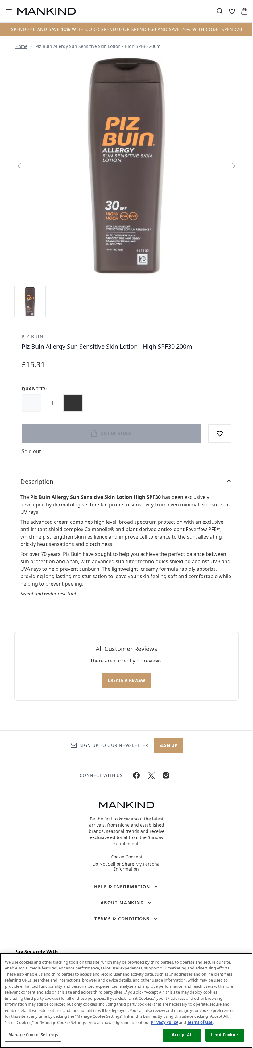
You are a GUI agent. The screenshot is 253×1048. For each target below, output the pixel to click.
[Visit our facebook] (136, 775)
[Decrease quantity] (31, 403)
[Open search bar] (219, 11)
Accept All (182, 1034)
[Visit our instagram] (166, 775)
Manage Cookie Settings (33, 1034)
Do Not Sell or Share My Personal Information (127, 866)
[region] (126, 1000)
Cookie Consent (127, 856)
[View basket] (244, 11)
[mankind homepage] (46, 11)
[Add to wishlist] (219, 433)
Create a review (126, 680)
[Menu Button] (6, 11)
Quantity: (34, 388)
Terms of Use (200, 1022)
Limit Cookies (224, 1034)
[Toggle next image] (234, 166)
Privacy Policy (164, 1022)
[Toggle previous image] (19, 166)
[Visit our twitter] (151, 775)
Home (21, 46)
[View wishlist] (232, 11)
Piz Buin (33, 336)
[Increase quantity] (73, 403)
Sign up (168, 745)
